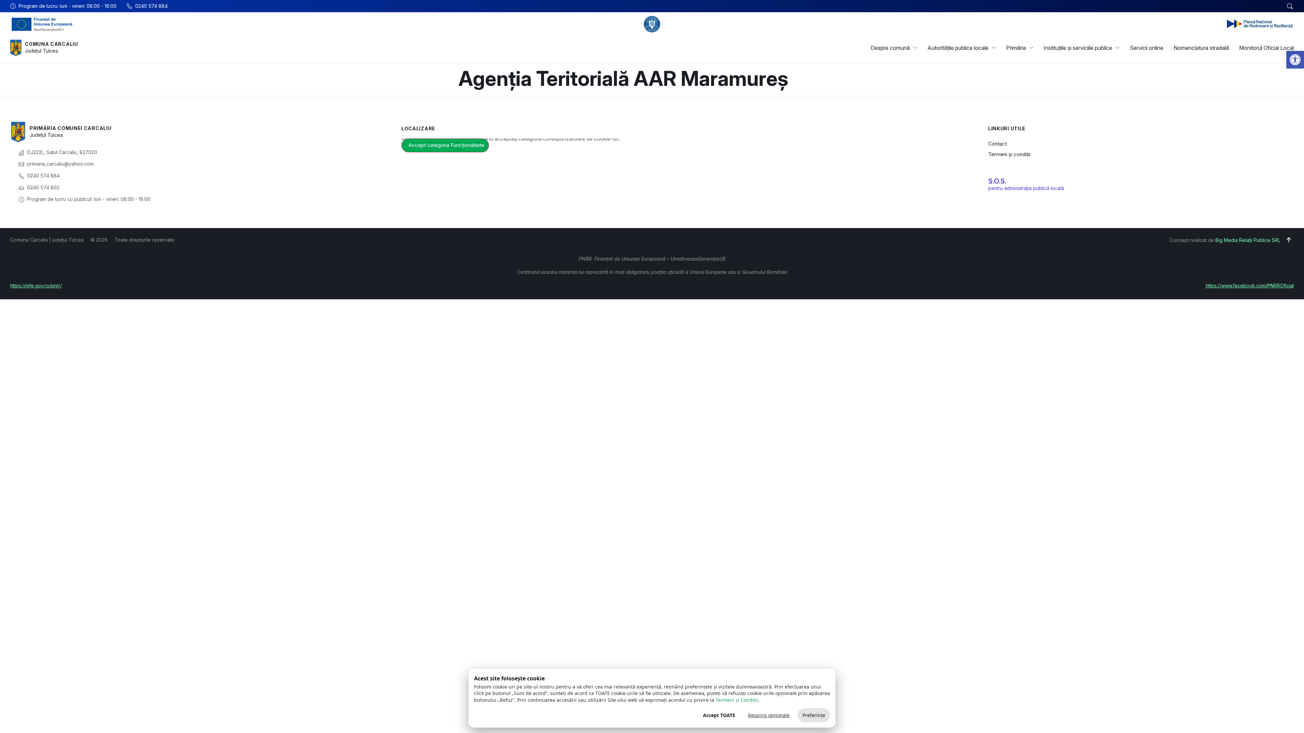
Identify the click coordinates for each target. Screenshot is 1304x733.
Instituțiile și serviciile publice (1078, 47)
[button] (1295, 60)
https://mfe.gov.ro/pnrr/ (36, 285)
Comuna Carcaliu (51, 44)
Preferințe (813, 715)
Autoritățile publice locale (958, 47)
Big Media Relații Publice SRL (1247, 240)
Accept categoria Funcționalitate (446, 145)
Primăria (1016, 47)
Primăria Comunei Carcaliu (71, 128)
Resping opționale (769, 715)
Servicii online (1146, 47)
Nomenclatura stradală (1201, 47)
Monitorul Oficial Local (1266, 47)
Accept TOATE (719, 715)
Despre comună (890, 47)
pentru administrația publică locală (1026, 188)
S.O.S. (997, 181)
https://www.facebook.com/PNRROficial (1250, 285)
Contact (997, 143)
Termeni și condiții (1009, 154)
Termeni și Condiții (737, 700)
